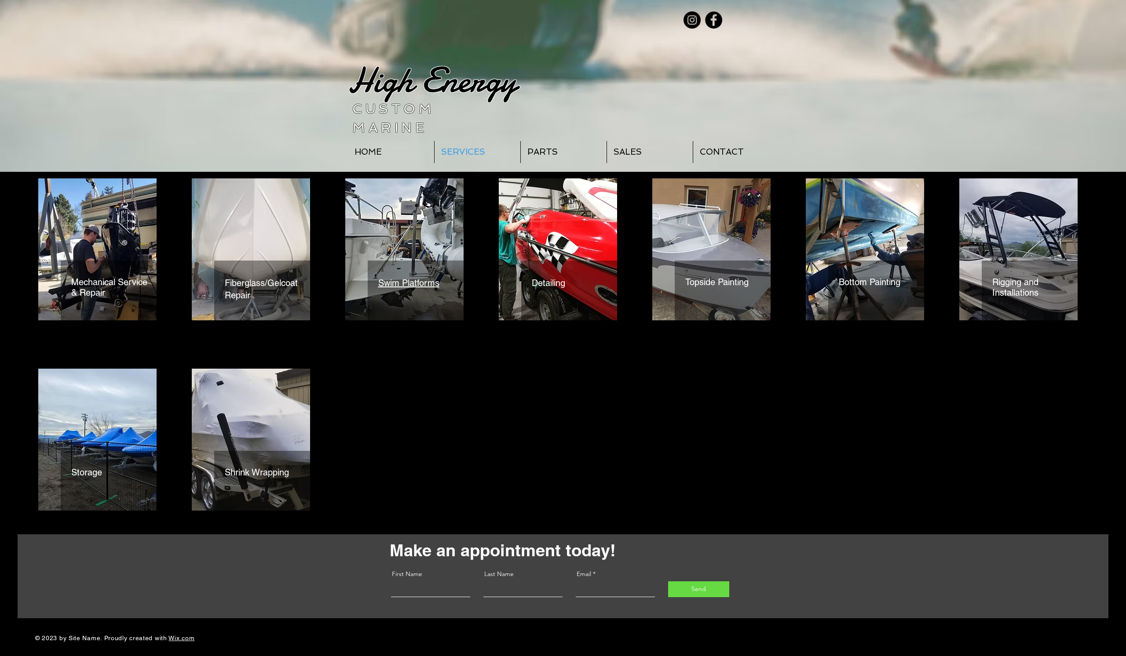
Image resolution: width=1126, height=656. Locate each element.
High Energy (432, 80)
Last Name (499, 574)
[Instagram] (692, 20)
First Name (407, 574)
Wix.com (181, 638)
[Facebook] (713, 20)
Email (584, 574)
